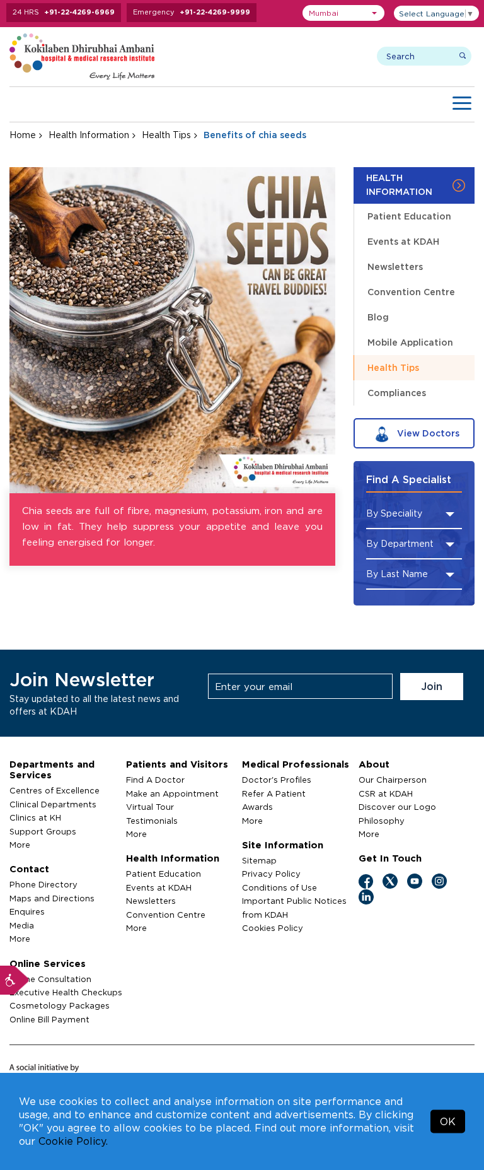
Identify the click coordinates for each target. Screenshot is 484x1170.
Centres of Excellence (54, 790)
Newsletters (395, 266)
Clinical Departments (52, 804)
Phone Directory (43, 884)
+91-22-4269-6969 (79, 12)
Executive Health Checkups (65, 992)
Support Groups (42, 831)
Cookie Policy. (73, 1141)
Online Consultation (50, 978)
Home (22, 134)
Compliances (396, 392)
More (19, 844)
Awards (257, 806)
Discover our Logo (397, 806)
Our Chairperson (393, 779)
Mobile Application (410, 342)
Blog (378, 317)
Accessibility (14, 980)
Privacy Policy (271, 873)
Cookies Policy (272, 927)
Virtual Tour (150, 806)
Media (21, 925)
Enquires (27, 911)
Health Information (89, 134)
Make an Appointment (172, 793)
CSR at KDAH (386, 793)
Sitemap (259, 860)
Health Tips (166, 134)
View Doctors (427, 433)
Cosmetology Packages (59, 1005)
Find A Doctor (155, 779)
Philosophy (382, 820)
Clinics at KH (35, 817)
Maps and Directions (52, 898)
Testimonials (152, 820)
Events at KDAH (403, 241)
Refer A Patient (274, 793)
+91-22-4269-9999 (215, 12)
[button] (343, 13)
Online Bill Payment (49, 1019)
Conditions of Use (279, 887)
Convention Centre (411, 291)
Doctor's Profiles (276, 779)
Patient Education (409, 216)
